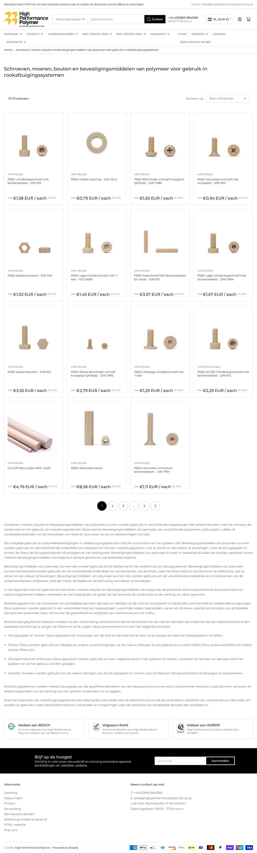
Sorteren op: (195, 98)
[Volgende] (155, 506)
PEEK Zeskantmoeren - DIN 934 (30, 275)
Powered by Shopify (65, 847)
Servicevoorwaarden (19, 814)
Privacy (9, 803)
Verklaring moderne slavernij (25, 819)
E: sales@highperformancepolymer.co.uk (161, 798)
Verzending (12, 809)
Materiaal (11, 34)
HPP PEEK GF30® (209, 366)
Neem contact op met (195, 42)
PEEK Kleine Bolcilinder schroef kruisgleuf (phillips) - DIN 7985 (93, 373)
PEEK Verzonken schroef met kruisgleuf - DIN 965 (217, 181)
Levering (219, 34)
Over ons (10, 830)
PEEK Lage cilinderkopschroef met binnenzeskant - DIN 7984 (221, 277)
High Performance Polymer (32, 847)
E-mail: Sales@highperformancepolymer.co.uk (222, 4)
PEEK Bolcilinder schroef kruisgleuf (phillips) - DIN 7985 (159, 181)
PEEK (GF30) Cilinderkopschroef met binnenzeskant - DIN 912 (223, 373)
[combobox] (127, 19)
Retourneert (13, 798)
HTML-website (15, 824)
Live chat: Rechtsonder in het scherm (158, 803)
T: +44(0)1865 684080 (147, 793)
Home (8, 49)
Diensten (198, 34)
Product (33, 34)
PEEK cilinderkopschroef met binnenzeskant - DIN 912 (28, 181)
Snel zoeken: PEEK (95, 34)
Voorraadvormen (61, 34)
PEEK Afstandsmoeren (87, 468)
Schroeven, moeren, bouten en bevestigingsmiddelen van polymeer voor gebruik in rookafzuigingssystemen (87, 49)
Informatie (14, 42)
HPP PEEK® (15, 174)
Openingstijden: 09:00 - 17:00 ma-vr (157, 809)
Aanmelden (220, 761)
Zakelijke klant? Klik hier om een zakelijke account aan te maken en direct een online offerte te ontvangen (74, 4)
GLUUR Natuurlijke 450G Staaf (29, 468)
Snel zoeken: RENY (129, 34)
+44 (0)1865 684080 (183, 17)
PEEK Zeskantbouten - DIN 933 (29, 372)
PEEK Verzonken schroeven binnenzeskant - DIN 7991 (153, 469)
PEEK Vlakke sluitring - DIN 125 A (94, 179)
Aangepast (158, 34)
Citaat (182, 34)
